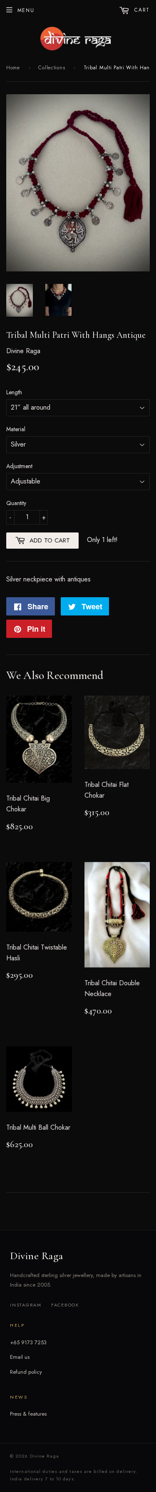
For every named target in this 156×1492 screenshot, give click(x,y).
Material (15, 429)
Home (13, 67)
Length (14, 392)
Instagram (26, 1305)
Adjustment (19, 466)
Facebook (65, 1305)
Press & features (28, 1414)
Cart (141, 10)
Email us (20, 1357)
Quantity (16, 503)
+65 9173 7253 (28, 1342)
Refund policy (26, 1372)
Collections (51, 67)
